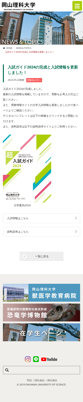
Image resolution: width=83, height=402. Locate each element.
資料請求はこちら (18, 231)
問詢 (29, 380)
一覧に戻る (42, 256)
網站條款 (52, 380)
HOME (9, 48)
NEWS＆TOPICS (23, 48)
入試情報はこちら (18, 218)
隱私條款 (40, 380)
